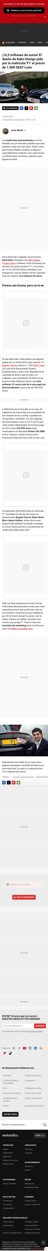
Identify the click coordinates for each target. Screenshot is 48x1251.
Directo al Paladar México (12, 1233)
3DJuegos (29, 1149)
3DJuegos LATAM (31, 1222)
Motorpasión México (32, 1233)
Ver (25, 897)
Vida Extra (28, 1153)
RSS (41, 1048)
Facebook (21, 108)
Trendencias (7, 1201)
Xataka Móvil (8, 1153)
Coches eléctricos (33, 1075)
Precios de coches (33, 1093)
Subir (38, 1135)
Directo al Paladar (9, 1184)
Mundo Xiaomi (8, 1164)
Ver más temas (10, 1114)
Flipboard (31, 108)
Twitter (26, 108)
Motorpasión (29, 1184)
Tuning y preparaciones (23, 777)
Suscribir (40, 1026)
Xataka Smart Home (10, 1160)
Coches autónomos (33, 1098)
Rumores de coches (12, 1093)
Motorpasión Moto (32, 1187)
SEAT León (39, 365)
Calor (32, 42)
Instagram (30, 1048)
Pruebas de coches (33, 1088)
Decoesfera (7, 1204)
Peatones (22, 42)
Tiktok (10, 1053)
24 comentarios (12, 108)
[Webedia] (10, 1137)
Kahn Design (33, 260)
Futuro (6, 1106)
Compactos (30, 1080)
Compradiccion (8, 1208)
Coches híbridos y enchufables (11, 1081)
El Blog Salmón (30, 1201)
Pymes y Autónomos (32, 1204)
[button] (18, 130)
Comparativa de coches (10, 1099)
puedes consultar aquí (21, 628)
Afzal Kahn (43, 777)
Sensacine (29, 1166)
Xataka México (8, 1222)
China (40, 42)
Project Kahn (8, 263)
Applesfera (7, 1157)
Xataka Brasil (8, 1225)
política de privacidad (34, 1031)
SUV (5, 1088)
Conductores (10, 42)
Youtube (24, 1048)
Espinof (28, 1170)
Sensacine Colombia (32, 1229)
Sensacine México (32, 1225)
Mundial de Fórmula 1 (34, 1106)
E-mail (36, 108)
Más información (37, 1248)
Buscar (44, 1124)
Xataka (5, 1149)
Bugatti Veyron (9, 365)
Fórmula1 (7, 1075)
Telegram (35, 1048)
